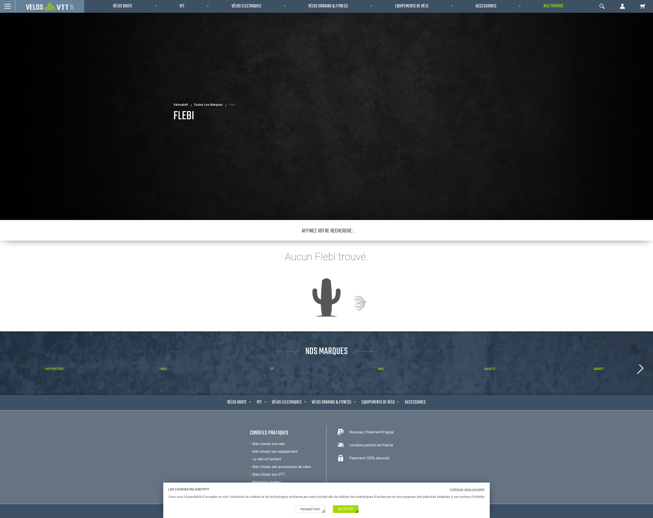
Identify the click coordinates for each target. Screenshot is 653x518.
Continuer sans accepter (467, 489)
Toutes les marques (208, 105)
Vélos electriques (287, 402)
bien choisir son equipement (275, 451)
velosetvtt (180, 105)
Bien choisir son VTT (269, 474)
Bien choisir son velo (269, 444)
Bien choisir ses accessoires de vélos (282, 467)
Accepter (345, 509)
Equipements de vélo (378, 402)
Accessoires (415, 402)
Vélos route (237, 402)
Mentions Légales (267, 482)
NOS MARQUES (326, 351)
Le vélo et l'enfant (267, 459)
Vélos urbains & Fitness (331, 402)
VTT (259, 402)
